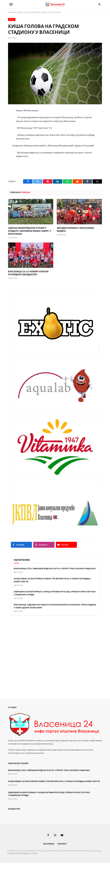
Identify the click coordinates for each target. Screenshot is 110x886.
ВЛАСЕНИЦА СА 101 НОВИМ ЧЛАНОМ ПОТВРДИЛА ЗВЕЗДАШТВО (28, 273)
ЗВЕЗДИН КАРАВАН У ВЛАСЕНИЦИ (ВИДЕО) (75, 229)
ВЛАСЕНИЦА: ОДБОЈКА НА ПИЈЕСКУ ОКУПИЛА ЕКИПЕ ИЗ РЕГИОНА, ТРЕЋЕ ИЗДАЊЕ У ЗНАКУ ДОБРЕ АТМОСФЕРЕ (55, 606)
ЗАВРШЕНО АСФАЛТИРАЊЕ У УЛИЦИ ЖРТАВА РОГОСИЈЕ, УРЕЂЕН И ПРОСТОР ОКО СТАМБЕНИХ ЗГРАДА (55, 593)
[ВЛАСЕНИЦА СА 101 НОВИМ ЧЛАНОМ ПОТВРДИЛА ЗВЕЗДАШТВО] (30, 255)
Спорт (11, 19)
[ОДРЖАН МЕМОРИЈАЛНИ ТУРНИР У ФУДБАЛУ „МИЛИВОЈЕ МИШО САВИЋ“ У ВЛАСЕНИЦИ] (30, 211)
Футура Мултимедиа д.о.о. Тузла (23, 853)
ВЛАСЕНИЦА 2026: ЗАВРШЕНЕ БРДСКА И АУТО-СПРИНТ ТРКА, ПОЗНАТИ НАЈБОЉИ (55, 568)
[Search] (99, 4)
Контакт (62, 844)
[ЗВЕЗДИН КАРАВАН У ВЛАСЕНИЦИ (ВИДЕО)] (79, 211)
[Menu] (11, 4)
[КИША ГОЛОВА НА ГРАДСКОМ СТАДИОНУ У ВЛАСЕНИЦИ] (55, 73)
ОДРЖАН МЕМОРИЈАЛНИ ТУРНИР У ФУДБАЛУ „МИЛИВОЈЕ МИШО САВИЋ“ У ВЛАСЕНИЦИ (29, 231)
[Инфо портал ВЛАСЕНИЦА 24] (55, 4)
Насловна (12, 12)
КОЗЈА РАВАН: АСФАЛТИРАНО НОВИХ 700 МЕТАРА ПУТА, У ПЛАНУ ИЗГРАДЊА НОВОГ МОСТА (52, 580)
